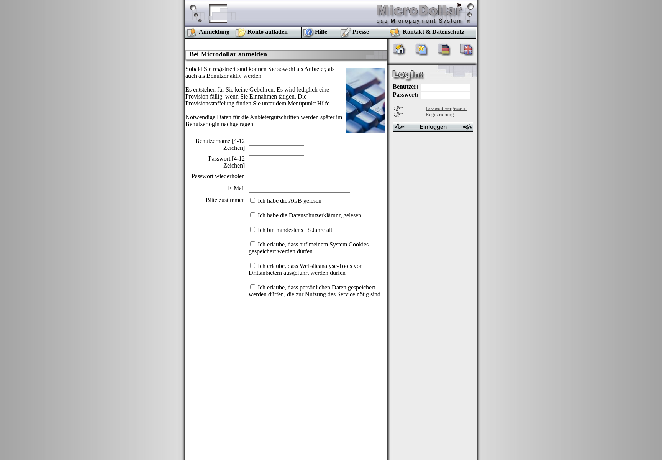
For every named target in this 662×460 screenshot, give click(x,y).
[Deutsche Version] (445, 54)
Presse (360, 31)
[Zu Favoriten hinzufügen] (422, 54)
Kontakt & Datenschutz (433, 31)
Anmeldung (214, 31)
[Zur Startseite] (420, 24)
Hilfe (321, 31)
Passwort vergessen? (446, 108)
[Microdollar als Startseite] (400, 54)
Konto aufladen (267, 31)
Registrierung (440, 114)
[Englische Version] (467, 54)
